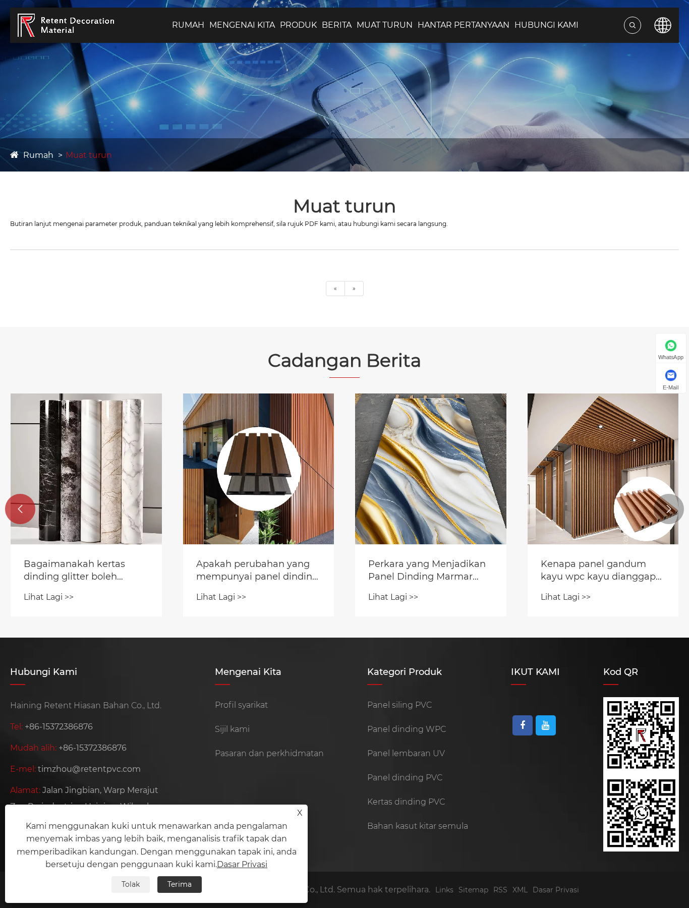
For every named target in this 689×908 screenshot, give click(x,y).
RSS (500, 889)
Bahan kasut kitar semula (417, 826)
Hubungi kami (546, 25)
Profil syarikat (241, 705)
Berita (337, 25)
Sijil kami (232, 729)
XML (520, 889)
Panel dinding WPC (406, 729)
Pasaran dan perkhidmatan (269, 753)
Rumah (188, 25)
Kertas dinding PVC (406, 802)
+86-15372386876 (59, 726)
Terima (179, 884)
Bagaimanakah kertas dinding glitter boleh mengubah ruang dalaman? (74, 570)
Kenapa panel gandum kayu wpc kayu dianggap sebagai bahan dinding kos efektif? (602, 570)
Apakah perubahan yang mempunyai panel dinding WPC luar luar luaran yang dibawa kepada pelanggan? (257, 570)
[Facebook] (522, 725)
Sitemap (473, 889)
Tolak (131, 884)
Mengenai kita (242, 25)
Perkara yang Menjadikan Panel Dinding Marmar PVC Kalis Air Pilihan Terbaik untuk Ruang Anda (429, 570)
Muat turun (385, 25)
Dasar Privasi (556, 889)
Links (444, 889)
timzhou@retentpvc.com (89, 769)
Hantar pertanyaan (463, 25)
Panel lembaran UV (406, 753)
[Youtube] (546, 725)
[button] (20, 509)
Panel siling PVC (399, 705)
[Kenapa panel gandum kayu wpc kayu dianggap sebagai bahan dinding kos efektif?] (603, 469)
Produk (298, 25)
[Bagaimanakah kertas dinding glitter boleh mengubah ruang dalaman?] (86, 469)
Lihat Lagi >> (49, 597)
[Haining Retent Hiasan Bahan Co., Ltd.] (75, 25)
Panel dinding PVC (404, 777)
